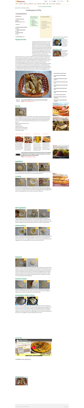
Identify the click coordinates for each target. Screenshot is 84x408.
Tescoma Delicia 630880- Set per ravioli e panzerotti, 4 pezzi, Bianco (34, 99)
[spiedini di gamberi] (46, 139)
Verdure (43, 3)
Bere (50, 3)
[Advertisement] (26, 6)
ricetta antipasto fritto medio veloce (60, 73)
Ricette (17, 3)
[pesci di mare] (61, 123)
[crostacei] (61, 109)
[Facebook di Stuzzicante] (49, 1)
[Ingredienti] (20, 166)
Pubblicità (66, 406)
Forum (46, 1)
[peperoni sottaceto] (37, 139)
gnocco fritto (18, 7)
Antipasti (21, 3)
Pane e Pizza (39, 3)
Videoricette (58, 3)
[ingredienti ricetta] (20, 111)
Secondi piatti (30, 3)
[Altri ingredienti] (20, 213)
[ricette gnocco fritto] (21, 380)
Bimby (47, 3)
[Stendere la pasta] (20, 284)
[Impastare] (20, 262)
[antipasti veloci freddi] (19, 139)
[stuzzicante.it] (20, 1)
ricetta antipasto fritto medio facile (60, 94)
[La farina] (20, 181)
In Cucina (53, 3)
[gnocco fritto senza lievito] (57, 42)
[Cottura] (20, 300)
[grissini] (61, 179)
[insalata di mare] (28, 139)
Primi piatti (26, 3)
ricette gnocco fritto (19, 376)
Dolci (35, 3)
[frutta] (61, 151)
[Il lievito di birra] (20, 231)
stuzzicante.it (44, 6)
